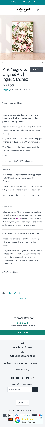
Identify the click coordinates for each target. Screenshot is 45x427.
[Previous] (2, 62)
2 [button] (22, 62)
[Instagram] (22, 378)
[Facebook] (12, 378)
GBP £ (20, 402)
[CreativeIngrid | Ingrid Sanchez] (22, 10)
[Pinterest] (27, 378)
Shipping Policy (22, 369)
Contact (7, 363)
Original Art (22, 299)
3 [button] (27, 62)
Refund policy (35, 363)
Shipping (6, 89)
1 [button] (17, 62)
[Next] (42, 62)
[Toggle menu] (3, 10)
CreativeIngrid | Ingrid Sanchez (25, 410)
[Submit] (35, 389)
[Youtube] (17, 378)
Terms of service (20, 363)
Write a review (22, 332)
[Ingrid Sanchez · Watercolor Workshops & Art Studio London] (17, 419)
